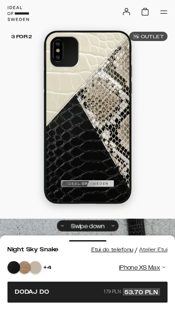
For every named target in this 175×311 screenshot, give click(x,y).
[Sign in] (126, 11)
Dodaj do (86, 292)
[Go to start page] (18, 13)
